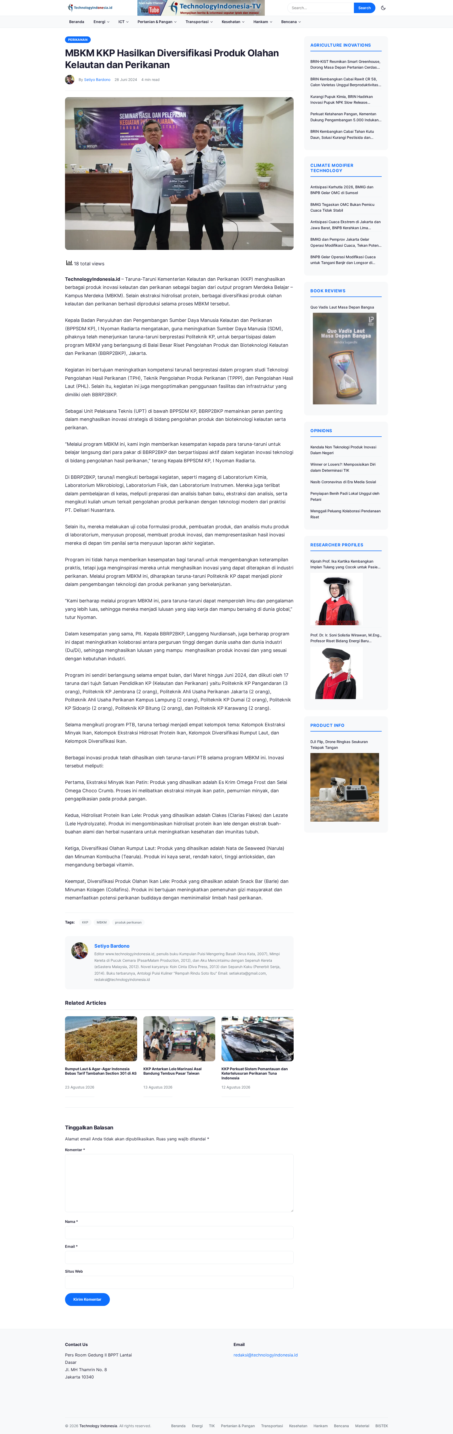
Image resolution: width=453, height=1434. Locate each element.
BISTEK (381, 1426)
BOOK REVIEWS (328, 290)
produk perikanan (128, 922)
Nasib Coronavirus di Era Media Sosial (343, 482)
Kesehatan (231, 21)
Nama (71, 1221)
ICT (121, 21)
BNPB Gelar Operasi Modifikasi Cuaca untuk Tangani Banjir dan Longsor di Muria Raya (343, 260)
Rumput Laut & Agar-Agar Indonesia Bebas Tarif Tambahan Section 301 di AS (101, 1071)
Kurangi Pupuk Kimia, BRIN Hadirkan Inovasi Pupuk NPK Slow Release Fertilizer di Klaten (341, 100)
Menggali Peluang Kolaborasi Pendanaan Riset (345, 514)
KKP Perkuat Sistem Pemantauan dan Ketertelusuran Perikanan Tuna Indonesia (255, 1073)
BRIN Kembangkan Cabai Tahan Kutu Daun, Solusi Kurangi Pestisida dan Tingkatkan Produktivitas (342, 134)
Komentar (75, 1149)
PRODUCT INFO (327, 725)
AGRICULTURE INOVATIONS (340, 45)
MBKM (102, 922)
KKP (85, 922)
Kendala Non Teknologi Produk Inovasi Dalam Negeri (343, 450)
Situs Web (74, 1271)
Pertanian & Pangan (155, 21)
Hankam (261, 21)
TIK (212, 1426)
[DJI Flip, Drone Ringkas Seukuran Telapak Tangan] (344, 787)
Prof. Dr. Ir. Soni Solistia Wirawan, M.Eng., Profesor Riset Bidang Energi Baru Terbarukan (345, 638)
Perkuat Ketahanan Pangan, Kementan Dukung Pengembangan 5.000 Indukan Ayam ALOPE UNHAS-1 (344, 117)
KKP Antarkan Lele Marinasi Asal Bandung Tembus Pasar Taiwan (172, 1071)
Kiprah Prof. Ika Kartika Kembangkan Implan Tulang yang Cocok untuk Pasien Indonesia (345, 564)
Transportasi (197, 21)
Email (71, 1246)
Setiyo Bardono (97, 79)
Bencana (289, 21)
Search (364, 8)
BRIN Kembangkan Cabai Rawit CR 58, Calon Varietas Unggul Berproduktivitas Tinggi (344, 82)
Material (362, 1426)
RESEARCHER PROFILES (336, 544)
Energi (99, 21)
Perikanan (78, 40)
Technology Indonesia (98, 1426)
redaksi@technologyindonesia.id (266, 1355)
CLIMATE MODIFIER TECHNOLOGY (331, 168)
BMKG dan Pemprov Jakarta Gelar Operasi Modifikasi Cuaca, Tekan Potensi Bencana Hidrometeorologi (345, 242)
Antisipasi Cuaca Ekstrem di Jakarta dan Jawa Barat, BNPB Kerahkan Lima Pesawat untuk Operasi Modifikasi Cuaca (345, 225)
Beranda (76, 21)
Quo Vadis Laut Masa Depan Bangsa (342, 307)
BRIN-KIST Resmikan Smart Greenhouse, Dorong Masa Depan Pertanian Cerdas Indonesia (345, 64)
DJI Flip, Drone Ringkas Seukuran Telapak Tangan (339, 744)
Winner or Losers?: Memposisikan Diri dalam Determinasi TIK (342, 467)
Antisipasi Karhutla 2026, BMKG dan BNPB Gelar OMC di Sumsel (341, 190)
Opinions (321, 430)
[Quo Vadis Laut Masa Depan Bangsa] (344, 358)
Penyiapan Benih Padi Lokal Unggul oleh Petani (344, 496)
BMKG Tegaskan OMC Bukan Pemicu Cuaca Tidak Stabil (342, 207)
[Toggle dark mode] (383, 8)
